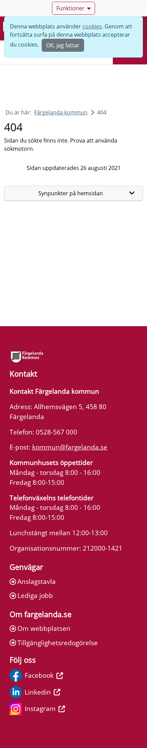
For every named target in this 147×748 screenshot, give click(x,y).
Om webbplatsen (43, 628)
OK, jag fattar (63, 45)
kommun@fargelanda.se (69, 447)
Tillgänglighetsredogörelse (57, 642)
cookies (92, 26)
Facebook (39, 675)
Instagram (40, 708)
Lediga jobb (35, 595)
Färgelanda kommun (61, 112)
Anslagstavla (36, 581)
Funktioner (70, 8)
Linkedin (38, 692)
